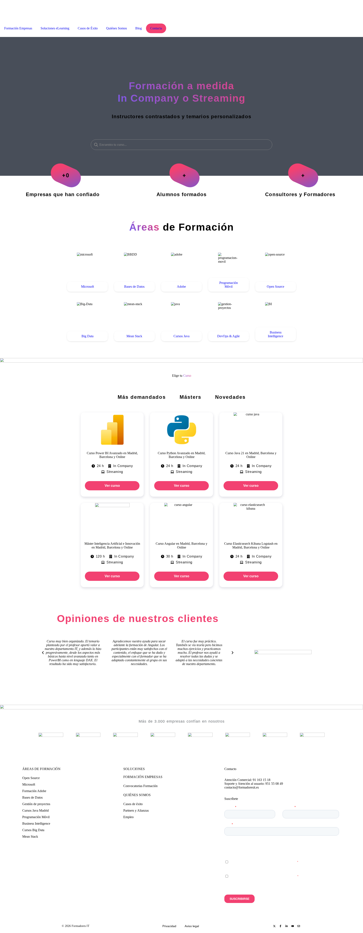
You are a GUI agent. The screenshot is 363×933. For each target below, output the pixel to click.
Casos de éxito (133, 804)
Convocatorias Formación (140, 786)
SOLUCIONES (134, 769)
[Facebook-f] (280, 926)
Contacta (156, 28)
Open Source (31, 778)
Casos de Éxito (88, 28)
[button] (43, 653)
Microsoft (28, 784)
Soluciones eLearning (55, 28)
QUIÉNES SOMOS (137, 795)
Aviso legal (192, 926)
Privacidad (169, 926)
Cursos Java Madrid (35, 810)
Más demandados (142, 397)
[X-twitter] (274, 926)
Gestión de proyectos (36, 804)
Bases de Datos (32, 797)
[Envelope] (298, 926)
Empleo (128, 817)
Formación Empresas (18, 28)
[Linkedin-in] (286, 926)
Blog (138, 28)
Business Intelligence (36, 823)
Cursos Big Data (33, 830)
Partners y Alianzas (136, 810)
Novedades (230, 397)
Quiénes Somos (116, 28)
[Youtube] (292, 926)
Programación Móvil (36, 817)
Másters (190, 397)
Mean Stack (30, 836)
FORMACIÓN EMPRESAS (142, 777)
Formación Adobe (34, 791)
